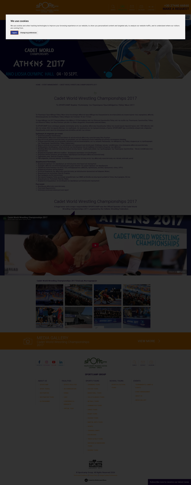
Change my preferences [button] (28, 32)
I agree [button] (14, 32)
